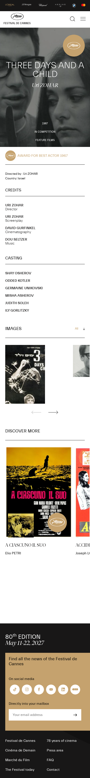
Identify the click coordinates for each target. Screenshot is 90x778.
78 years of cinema (62, 741)
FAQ (50, 760)
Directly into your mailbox (29, 704)
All (76, 328)
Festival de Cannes (20, 741)
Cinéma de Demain (20, 750)
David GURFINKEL (20, 228)
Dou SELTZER (16, 239)
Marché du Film (17, 760)
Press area (55, 750)
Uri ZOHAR (14, 205)
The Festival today (19, 770)
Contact (53, 770)
